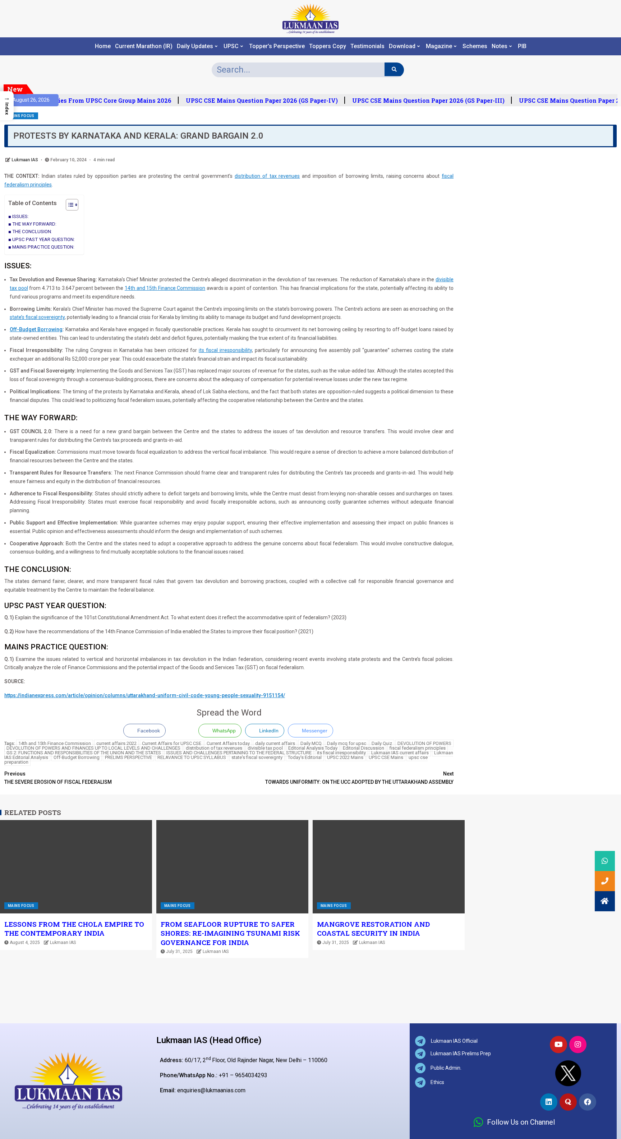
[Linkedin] (548, 1102)
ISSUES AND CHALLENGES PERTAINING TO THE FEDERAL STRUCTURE (239, 752)
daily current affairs (275, 743)
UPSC (231, 46)
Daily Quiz (382, 743)
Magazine (439, 46)
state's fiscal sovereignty (256, 757)
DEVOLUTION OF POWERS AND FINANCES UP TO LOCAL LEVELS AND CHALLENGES (93, 748)
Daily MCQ (311, 743)
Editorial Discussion (363, 748)
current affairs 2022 (116, 743)
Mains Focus (21, 116)
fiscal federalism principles (418, 748)
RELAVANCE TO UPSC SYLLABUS (191, 757)
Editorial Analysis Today (312, 748)
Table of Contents (32, 203)
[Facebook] (587, 1102)
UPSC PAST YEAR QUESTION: (43, 239)
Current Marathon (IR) (143, 46)
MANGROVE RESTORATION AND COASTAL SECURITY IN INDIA (373, 928)
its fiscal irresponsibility (225, 350)
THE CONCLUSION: (32, 231)
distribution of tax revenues (267, 176)
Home (103, 46)
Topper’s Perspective (277, 46)
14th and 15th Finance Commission (165, 288)
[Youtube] (558, 1044)
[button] (68, 206)
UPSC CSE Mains (386, 757)
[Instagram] (577, 1044)
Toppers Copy (327, 46)
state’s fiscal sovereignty (37, 317)
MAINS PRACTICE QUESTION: (43, 247)
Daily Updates (195, 46)
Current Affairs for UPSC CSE (171, 743)
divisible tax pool (265, 748)
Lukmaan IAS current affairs (400, 752)
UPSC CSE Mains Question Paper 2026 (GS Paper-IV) (256, 100)
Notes (499, 46)
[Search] (394, 69)
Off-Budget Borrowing (77, 757)
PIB (522, 46)
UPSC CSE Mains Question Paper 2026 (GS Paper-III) (423, 100)
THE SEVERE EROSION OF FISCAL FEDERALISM (58, 778)
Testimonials (367, 46)
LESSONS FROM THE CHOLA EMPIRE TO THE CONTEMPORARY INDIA (74, 928)
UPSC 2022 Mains (345, 757)
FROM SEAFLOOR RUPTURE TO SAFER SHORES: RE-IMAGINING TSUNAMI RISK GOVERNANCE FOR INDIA (230, 933)
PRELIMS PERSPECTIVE (128, 757)
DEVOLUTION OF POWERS (424, 743)
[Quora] (568, 1102)
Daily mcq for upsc (346, 743)
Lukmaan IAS (25, 159)
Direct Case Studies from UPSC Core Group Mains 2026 (85, 100)
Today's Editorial (305, 757)
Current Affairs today (228, 743)
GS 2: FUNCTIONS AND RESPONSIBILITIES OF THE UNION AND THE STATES (83, 752)
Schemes (475, 46)
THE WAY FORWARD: (34, 224)
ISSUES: (20, 216)
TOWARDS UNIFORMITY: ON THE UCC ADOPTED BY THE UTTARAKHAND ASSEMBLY (359, 778)
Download (402, 46)
